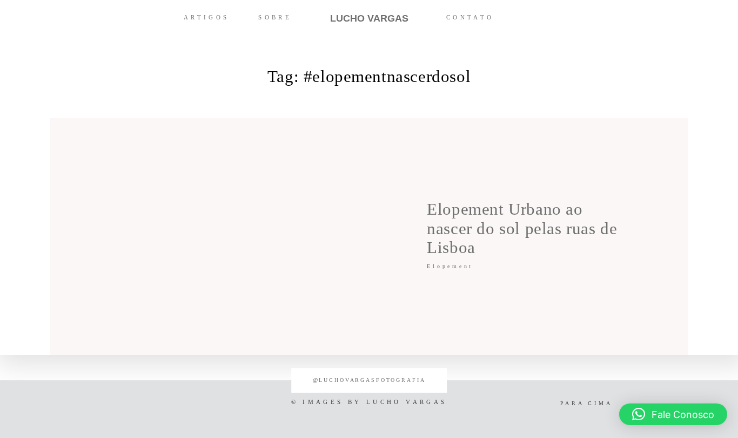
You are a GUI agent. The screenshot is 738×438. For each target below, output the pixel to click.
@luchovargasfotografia (369, 380)
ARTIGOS (207, 17)
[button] (673, 414)
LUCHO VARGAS (369, 18)
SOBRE (275, 17)
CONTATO (470, 17)
